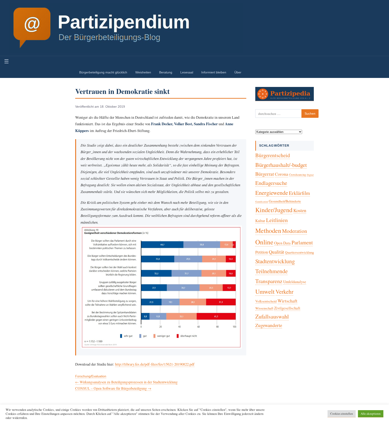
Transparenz (268, 281)
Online (264, 241)
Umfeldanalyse (294, 281)
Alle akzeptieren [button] (371, 414)
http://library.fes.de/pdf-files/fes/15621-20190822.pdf (154, 364)
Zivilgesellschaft (287, 308)
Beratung (165, 72)
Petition (261, 252)
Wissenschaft (264, 308)
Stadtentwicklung (275, 261)
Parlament (302, 242)
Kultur (260, 220)
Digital (310, 174)
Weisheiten (143, 72)
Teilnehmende (271, 271)
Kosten (299, 210)
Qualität (276, 252)
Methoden (268, 230)
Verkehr (284, 291)
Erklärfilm (299, 192)
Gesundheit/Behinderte (285, 201)
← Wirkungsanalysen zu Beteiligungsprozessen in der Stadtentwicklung (126, 382)
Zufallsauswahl (272, 316)
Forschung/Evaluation (90, 376)
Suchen (310, 113)
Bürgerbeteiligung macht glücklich (103, 72)
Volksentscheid (266, 301)
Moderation (294, 230)
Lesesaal (186, 72)
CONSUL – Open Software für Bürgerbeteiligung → (113, 388)
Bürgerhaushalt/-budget (281, 164)
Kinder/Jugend (273, 209)
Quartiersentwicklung (299, 252)
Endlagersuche (271, 182)
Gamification (261, 201)
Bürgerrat (264, 174)
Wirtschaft (287, 301)
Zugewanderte (268, 325)
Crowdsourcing (297, 175)
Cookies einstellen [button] (341, 414)
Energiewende (271, 192)
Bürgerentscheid (272, 155)
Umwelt (265, 291)
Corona (281, 174)
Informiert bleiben (213, 72)
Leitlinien (277, 220)
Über (237, 72)
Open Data (282, 243)
